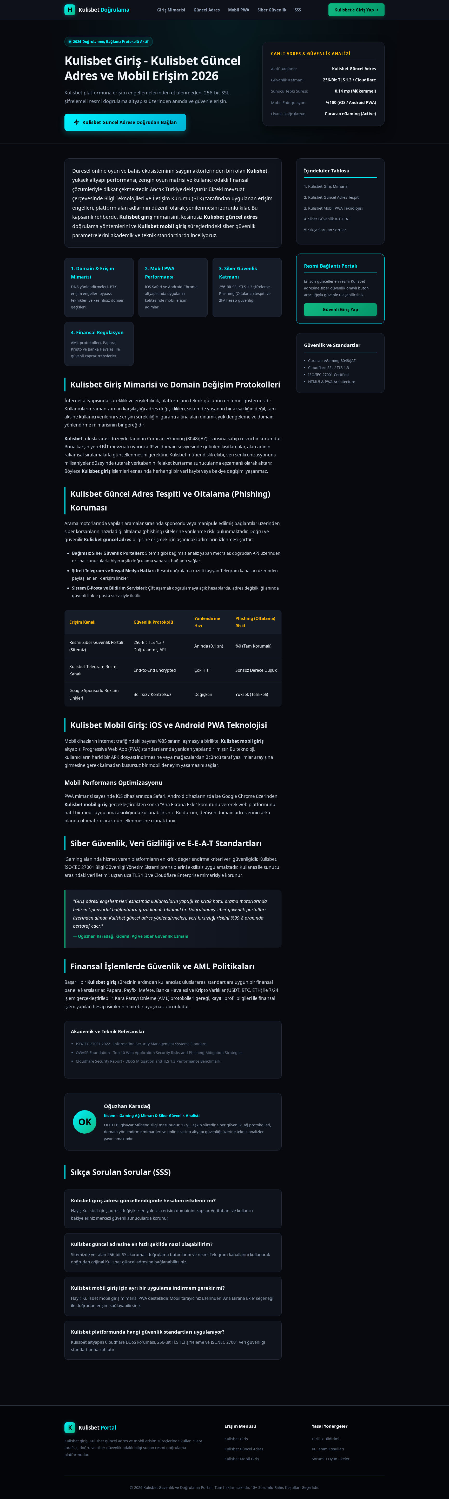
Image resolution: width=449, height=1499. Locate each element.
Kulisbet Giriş (236, 1438)
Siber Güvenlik (271, 9)
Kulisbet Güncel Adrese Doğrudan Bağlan (129, 122)
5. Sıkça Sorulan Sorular (325, 229)
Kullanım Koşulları (328, 1448)
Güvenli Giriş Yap (340, 309)
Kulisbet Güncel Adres (243, 1448)
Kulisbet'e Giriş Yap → (356, 10)
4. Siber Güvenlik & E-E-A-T (327, 218)
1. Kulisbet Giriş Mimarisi (326, 186)
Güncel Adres (207, 9)
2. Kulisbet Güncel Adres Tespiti (332, 197)
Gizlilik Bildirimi (325, 1438)
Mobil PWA (238, 9)
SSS (298, 9)
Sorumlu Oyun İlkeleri (331, 1458)
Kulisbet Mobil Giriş (241, 1458)
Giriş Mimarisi (171, 9)
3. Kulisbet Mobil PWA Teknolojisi (333, 208)
